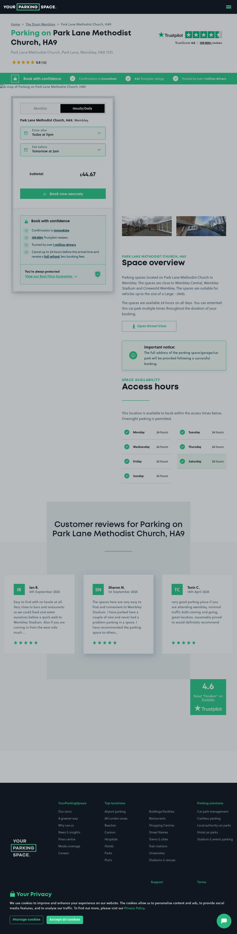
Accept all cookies (65, 919)
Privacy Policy (134, 908)
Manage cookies (26, 919)
